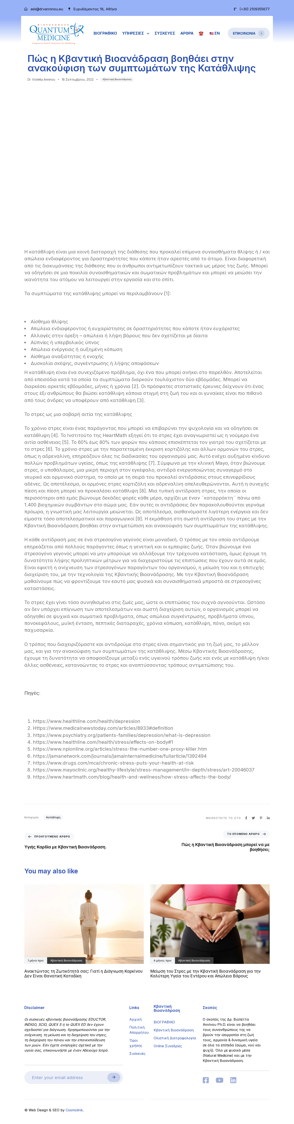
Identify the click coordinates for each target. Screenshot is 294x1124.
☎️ (201, 33)
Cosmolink (74, 1110)
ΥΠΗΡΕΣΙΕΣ (133, 33)
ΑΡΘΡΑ (186, 33)
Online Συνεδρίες (168, 1046)
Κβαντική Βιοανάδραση (117, 79)
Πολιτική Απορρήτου (138, 1030)
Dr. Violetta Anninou (41, 79)
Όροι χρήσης (135, 1043)
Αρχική (135, 1019)
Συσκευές (137, 1053)
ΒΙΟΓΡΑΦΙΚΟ (105, 33)
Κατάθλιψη (53, 817)
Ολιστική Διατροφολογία (175, 1038)
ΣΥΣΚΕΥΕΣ (165, 33)
